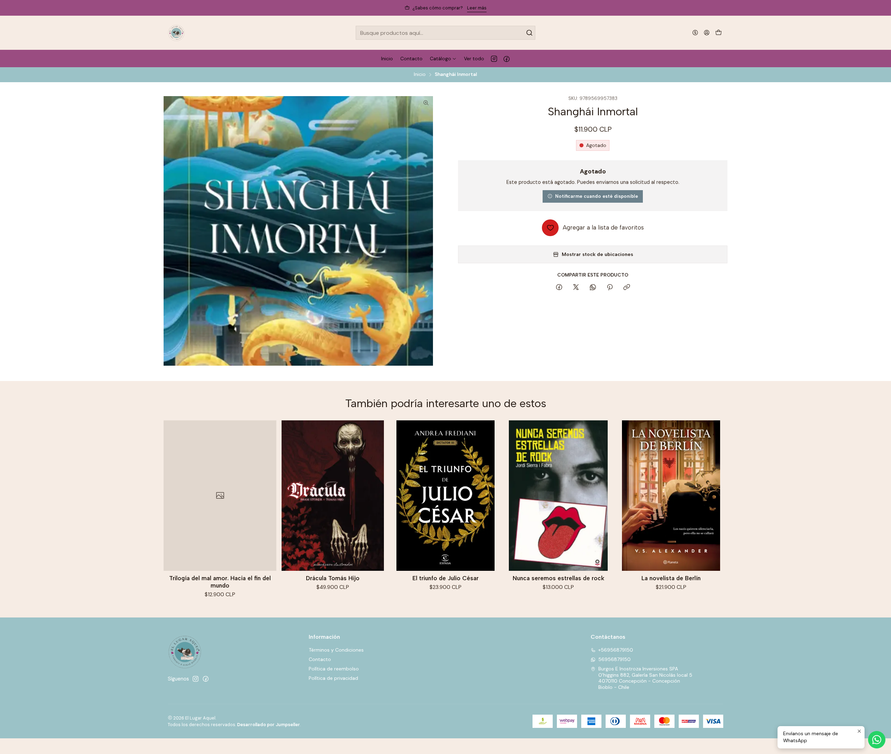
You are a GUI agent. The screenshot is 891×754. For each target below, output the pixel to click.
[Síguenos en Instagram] (494, 58)
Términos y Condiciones (336, 650)
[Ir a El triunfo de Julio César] (445, 495)
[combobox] (445, 33)
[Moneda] (695, 32)
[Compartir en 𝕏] (576, 287)
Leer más (477, 8)
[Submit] (529, 33)
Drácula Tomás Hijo (333, 578)
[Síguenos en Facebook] (506, 58)
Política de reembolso (334, 669)
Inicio (420, 74)
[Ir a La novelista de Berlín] (671, 495)
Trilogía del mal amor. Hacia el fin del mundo (220, 582)
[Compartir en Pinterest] (610, 287)
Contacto (320, 659)
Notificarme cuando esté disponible (596, 196)
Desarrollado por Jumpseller (268, 725)
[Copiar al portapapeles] (626, 287)
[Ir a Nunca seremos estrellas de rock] (558, 495)
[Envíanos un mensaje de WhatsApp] (876, 739)
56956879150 (614, 659)
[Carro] (718, 33)
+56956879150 (615, 650)
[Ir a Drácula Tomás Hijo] (332, 495)
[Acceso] (706, 32)
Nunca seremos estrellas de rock (558, 578)
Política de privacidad (333, 678)
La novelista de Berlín (671, 578)
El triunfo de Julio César (445, 578)
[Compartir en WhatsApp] (593, 287)
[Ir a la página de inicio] (176, 32)
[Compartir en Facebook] (559, 287)
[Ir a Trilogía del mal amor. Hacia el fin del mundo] (220, 495)
